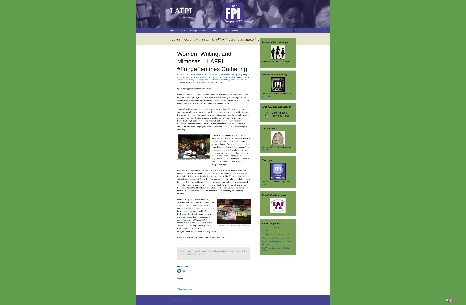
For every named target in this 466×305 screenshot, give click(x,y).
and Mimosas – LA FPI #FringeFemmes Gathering (219, 77)
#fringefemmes (184, 77)
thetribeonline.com (222, 251)
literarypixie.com (197, 254)
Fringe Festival (209, 75)
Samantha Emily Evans (227, 80)
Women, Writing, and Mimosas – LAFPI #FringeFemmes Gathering (212, 61)
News (204, 30)
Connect (215, 30)
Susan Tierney (196, 82)
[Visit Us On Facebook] (447, 300)
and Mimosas (196, 77)
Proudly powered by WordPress (181, 300)
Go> (288, 64)
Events (182, 30)
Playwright (234, 75)
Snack (188, 82)
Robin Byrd (221, 82)
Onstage (193, 30)
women (204, 82)
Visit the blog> (267, 96)
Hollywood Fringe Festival (226, 141)
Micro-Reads (227, 109)
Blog (225, 30)
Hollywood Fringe (184, 214)
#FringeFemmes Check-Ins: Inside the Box (277, 238)
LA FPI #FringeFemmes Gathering (206, 80)
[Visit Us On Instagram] (451, 300)
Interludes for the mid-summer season (276, 234)
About (172, 30)
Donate (235, 30)
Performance (225, 75)
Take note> (266, 149)
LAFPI (217, 75)
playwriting (243, 75)
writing (210, 82)
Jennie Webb (188, 80)
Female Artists (197, 75)
